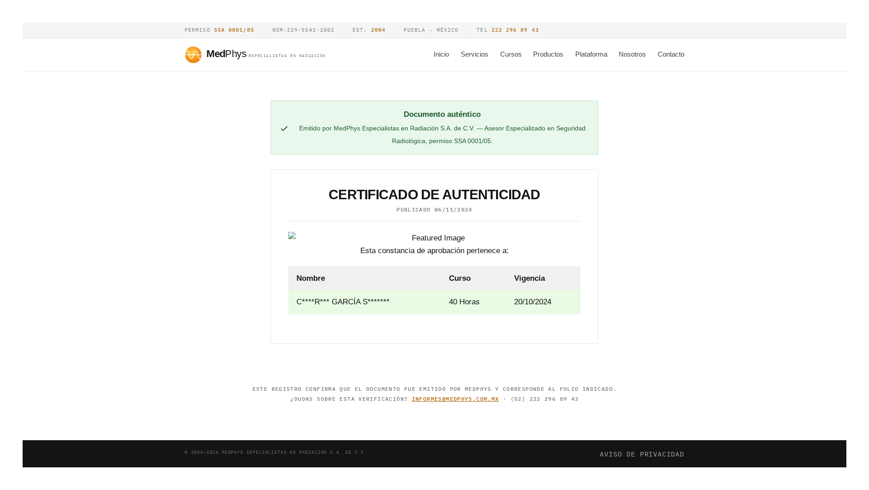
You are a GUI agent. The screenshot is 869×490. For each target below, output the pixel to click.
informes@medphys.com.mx (455, 398)
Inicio (441, 54)
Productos (548, 54)
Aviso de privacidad (642, 453)
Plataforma (591, 54)
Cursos (511, 54)
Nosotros (632, 54)
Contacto (671, 54)
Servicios (474, 54)
